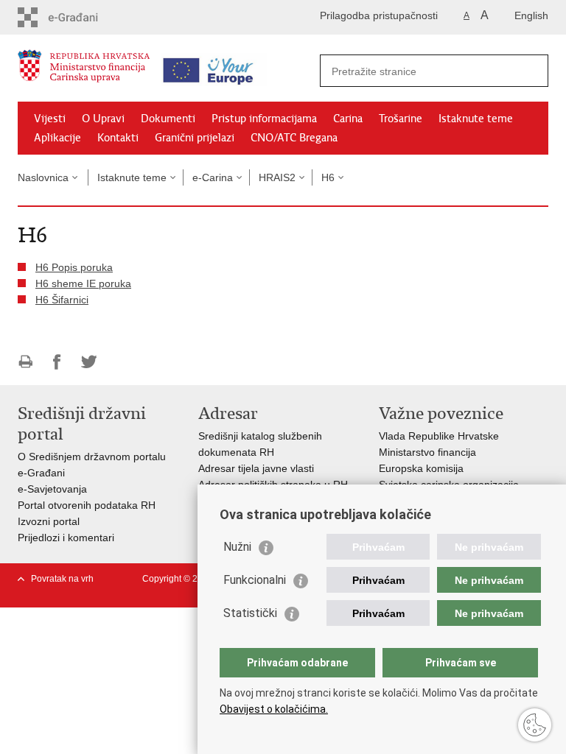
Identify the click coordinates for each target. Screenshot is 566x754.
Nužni (237, 547)
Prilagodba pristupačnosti (379, 15)
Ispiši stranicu (25, 362)
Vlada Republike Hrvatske (439, 436)
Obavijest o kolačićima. (274, 709)
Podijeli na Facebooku (57, 362)
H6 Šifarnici (61, 300)
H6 (328, 177)
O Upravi (103, 118)
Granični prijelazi (194, 137)
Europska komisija (421, 468)
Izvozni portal (49, 521)
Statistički (250, 613)
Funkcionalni (254, 580)
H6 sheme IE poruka (83, 283)
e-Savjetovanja (52, 489)
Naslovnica (43, 177)
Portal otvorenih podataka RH (87, 505)
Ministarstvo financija (427, 452)
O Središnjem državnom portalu (92, 456)
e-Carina (212, 177)
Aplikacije (57, 137)
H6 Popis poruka (74, 267)
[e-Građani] (81, 17)
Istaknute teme (476, 118)
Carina (348, 118)
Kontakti (118, 137)
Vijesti (50, 118)
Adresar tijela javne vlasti (256, 468)
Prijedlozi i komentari (66, 537)
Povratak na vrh (62, 579)
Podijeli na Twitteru (89, 362)
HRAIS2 (277, 177)
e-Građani (41, 473)
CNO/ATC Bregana (294, 137)
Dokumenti (168, 118)
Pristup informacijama (264, 118)
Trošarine (400, 118)
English (531, 15)
